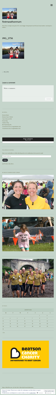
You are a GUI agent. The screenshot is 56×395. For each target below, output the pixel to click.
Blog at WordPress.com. (7, 387)
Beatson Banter (5, 115)
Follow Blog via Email (8, 150)
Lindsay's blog (5, 122)
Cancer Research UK (7, 119)
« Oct (3, 332)
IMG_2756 (6, 72)
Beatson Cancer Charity (7, 117)
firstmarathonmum (11, 21)
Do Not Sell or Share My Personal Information (23, 387)
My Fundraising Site (6, 124)
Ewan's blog (5, 120)
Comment (48, 99)
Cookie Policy (32, 392)
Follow (5, 160)
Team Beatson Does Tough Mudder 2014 (11, 126)
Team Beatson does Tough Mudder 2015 (11, 128)
